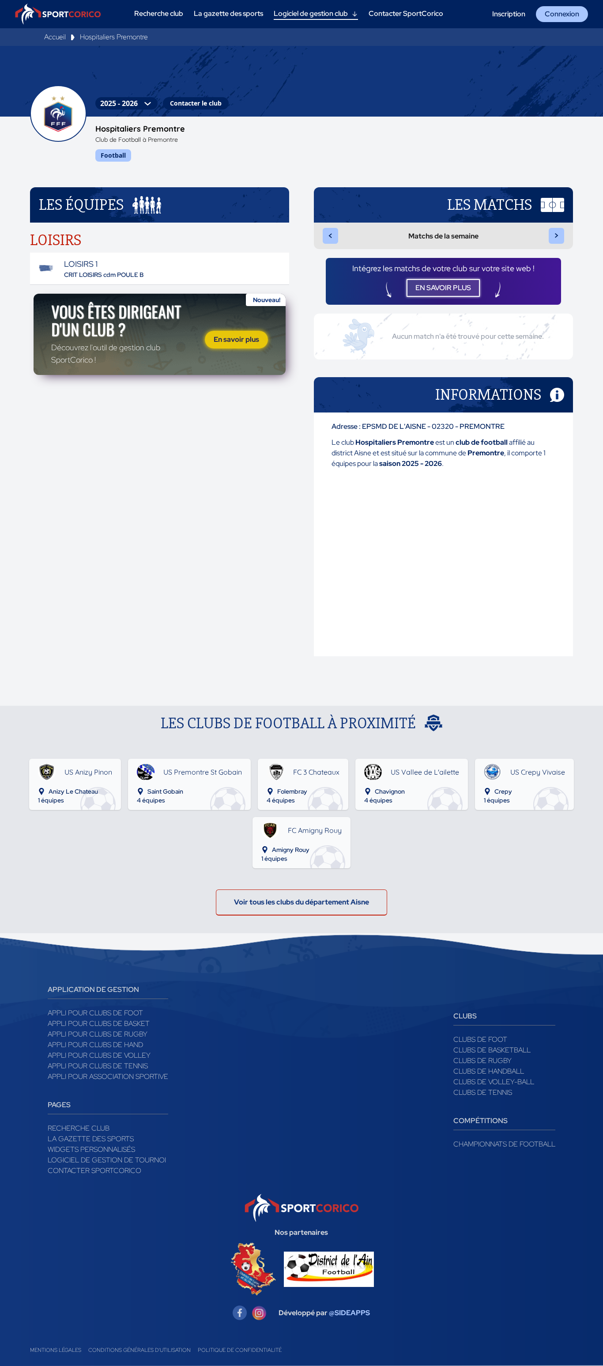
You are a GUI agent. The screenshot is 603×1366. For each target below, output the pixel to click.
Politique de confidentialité (240, 1350)
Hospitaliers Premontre (114, 37)
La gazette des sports (91, 1138)
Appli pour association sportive (108, 1076)
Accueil (55, 37)
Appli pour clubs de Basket (99, 1023)
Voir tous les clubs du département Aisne (301, 902)
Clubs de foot (480, 1039)
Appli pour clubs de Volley (99, 1055)
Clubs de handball (488, 1071)
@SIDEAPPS (349, 1312)
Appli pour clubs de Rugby (97, 1034)
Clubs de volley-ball (493, 1081)
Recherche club (78, 1128)
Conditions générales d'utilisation (139, 1350)
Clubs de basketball (492, 1050)
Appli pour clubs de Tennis (98, 1066)
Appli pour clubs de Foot (95, 1013)
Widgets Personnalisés (91, 1149)
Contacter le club (196, 103)
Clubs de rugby (482, 1060)
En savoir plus (236, 339)
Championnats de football (504, 1144)
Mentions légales (55, 1350)
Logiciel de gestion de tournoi (107, 1160)
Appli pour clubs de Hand (95, 1044)
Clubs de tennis (482, 1092)
